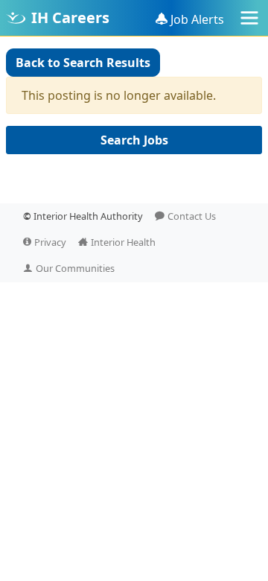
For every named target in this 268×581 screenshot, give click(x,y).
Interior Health (123, 242)
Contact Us (192, 216)
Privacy (50, 242)
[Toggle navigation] (249, 18)
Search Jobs (134, 140)
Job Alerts (197, 19)
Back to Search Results (83, 62)
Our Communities (75, 268)
